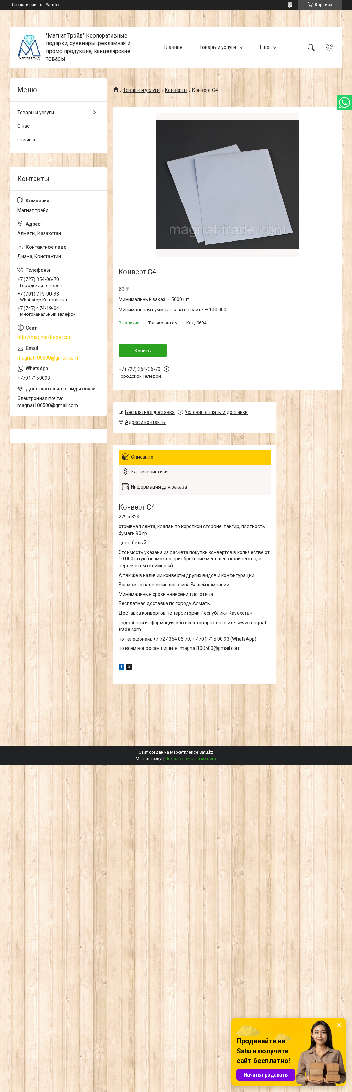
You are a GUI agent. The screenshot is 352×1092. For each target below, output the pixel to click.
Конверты (176, 90)
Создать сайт (25, 4)
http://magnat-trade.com (44, 337)
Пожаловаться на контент (190, 758)
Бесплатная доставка (150, 412)
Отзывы (26, 139)
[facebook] (121, 668)
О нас (23, 126)
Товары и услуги (217, 47)
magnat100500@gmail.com (47, 358)
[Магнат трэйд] (29, 47)
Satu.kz (206, 752)
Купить (143, 350)
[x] (129, 668)
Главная (173, 47)
